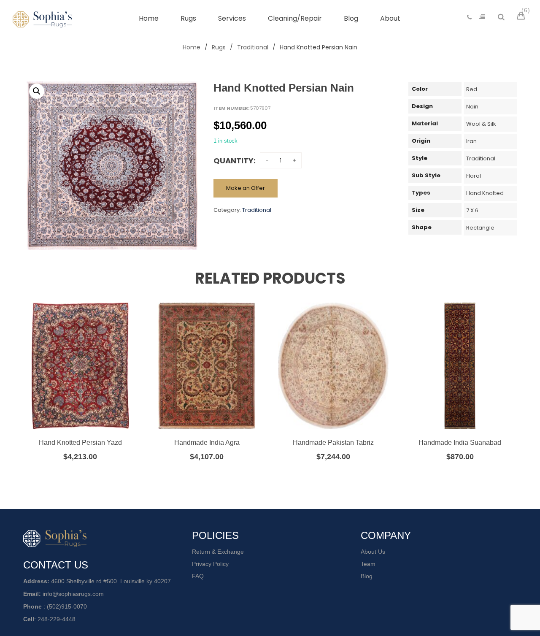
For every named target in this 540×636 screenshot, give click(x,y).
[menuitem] (149, 18)
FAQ (198, 576)
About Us (373, 551)
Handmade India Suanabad (459, 442)
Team (368, 563)
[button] (36, 91)
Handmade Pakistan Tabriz (333, 442)
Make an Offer (245, 188)
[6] (522, 17)
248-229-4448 (57, 619)
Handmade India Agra (207, 442)
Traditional (252, 47)
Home (191, 47)
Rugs (219, 47)
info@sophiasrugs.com (73, 593)
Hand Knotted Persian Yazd (80, 442)
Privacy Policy (210, 563)
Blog (367, 576)
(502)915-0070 (67, 606)
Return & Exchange (218, 551)
